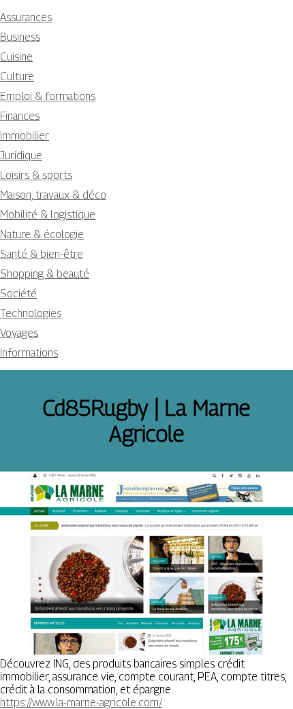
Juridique (21, 155)
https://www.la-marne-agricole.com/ (81, 702)
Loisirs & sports (36, 175)
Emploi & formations (47, 96)
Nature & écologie (42, 234)
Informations (29, 352)
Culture (17, 76)
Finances (20, 116)
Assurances (26, 17)
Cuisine (16, 56)
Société (18, 293)
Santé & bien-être (41, 254)
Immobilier (24, 135)
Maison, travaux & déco (53, 194)
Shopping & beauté (44, 273)
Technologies (30, 313)
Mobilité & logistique (47, 214)
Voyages (19, 333)
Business (20, 37)
